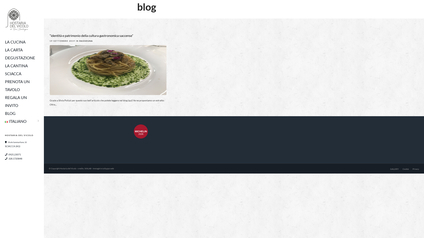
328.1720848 (15, 158)
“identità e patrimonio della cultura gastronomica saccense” (91, 36)
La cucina (15, 42)
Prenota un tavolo (17, 85)
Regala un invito (16, 101)
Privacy (416, 169)
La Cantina (16, 65)
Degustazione (20, 57)
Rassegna (86, 41)
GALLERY (394, 169)
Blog (10, 113)
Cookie (406, 169)
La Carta (14, 49)
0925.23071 (14, 154)
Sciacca (13, 73)
